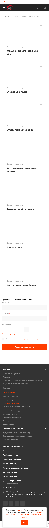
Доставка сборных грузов (13, 411)
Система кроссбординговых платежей (16, 406)
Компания (7, 369)
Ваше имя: (6, 303)
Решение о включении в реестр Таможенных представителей (24, 2)
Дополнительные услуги (11, 403)
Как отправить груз (10, 464)
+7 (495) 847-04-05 (13, 481)
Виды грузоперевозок (10, 396)
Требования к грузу (10, 455)
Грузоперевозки (9, 392)
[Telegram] (11, 503)
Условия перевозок (10, 451)
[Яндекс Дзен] (22, 503)
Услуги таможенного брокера (22, 285)
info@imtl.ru (10, 488)
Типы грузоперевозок (10, 400)
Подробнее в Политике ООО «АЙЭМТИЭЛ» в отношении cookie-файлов (24, 515)
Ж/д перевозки (8, 424)
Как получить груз (10, 472)
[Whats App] (17, 503)
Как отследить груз (10, 477)
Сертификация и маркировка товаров (17, 436)
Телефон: (6, 314)
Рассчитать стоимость (24, 347)
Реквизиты (6, 377)
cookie (20, 510)
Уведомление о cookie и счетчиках (15, 384)
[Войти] (45, 8)
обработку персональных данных (30, 339)
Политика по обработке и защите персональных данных (23, 380)
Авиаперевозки (9, 421)
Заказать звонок (12, 483)
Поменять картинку (8, 334)
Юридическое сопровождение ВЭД (16, 433)
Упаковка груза (14, 247)
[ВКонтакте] (5, 503)
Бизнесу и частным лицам (13, 446)
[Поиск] (41, 8)
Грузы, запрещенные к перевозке (16, 468)
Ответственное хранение (20, 130)
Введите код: (7, 325)
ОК (24, 522)
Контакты (6, 388)
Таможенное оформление (20, 209)
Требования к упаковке (12, 459)
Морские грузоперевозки (12, 417)
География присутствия (11, 374)
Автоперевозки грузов (11, 414)
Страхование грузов (17, 92)
